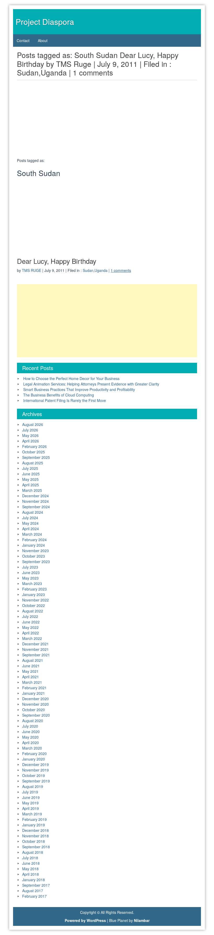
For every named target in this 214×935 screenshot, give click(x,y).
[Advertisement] (107, 120)
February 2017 (34, 896)
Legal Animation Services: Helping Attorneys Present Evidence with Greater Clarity (91, 384)
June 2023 (31, 572)
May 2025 (30, 479)
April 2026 (30, 440)
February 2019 (34, 819)
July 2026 (30, 430)
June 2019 (31, 797)
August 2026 (32, 424)
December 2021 (35, 643)
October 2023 (33, 556)
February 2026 (34, 446)
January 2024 (33, 545)
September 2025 (36, 457)
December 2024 (35, 495)
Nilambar (142, 920)
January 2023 (33, 594)
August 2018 (32, 852)
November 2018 (35, 835)
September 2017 (36, 885)
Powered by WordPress (85, 920)
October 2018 (33, 841)
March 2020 (32, 748)
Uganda (101, 270)
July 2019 (30, 791)
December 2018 (35, 830)
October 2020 (33, 709)
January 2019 (33, 824)
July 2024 (30, 517)
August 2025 (32, 462)
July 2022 (30, 616)
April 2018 (30, 874)
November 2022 (35, 600)
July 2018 (30, 857)
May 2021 (30, 671)
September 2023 (36, 561)
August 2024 (32, 512)
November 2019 (35, 770)
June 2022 (31, 621)
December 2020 (35, 698)
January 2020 (33, 759)
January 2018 (33, 879)
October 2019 (33, 775)
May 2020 (30, 737)
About (42, 40)
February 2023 (34, 589)
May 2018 (30, 868)
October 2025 (33, 451)
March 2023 (32, 583)
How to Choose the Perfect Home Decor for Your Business (71, 378)
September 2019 (36, 781)
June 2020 (31, 731)
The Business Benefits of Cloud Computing (58, 395)
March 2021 (32, 682)
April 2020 (30, 742)
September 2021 (36, 654)
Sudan (88, 270)
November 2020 (35, 704)
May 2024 (30, 523)
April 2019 (30, 808)
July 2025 (30, 468)
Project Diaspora (45, 21)
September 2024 (36, 506)
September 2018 (36, 846)
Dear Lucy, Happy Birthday (56, 261)
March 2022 (32, 638)
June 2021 (31, 665)
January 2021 (33, 693)
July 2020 (30, 726)
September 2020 (36, 715)
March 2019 (32, 813)
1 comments (121, 270)
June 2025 (31, 473)
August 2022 (32, 610)
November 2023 (35, 550)
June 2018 (31, 863)
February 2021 (34, 687)
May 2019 (30, 802)
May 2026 (30, 435)
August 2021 (32, 660)
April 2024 (30, 528)
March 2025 (32, 490)
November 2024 (35, 501)
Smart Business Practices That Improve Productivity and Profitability (79, 389)
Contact (23, 40)
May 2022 (30, 627)
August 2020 (32, 720)
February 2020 (34, 753)
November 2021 (35, 649)
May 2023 (30, 578)
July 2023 (30, 567)
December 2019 (35, 764)
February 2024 (34, 539)
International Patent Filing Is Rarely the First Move (64, 400)
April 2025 (30, 484)
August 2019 (32, 786)
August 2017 (32, 890)
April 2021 (30, 676)
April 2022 (30, 632)
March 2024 (32, 534)
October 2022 (33, 605)
